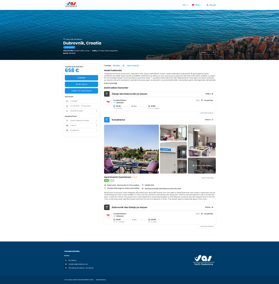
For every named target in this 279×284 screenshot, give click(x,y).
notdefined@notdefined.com (78, 264)
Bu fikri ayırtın (81, 84)
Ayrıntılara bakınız (207, 113)
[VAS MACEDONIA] (203, 260)
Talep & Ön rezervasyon (81, 91)
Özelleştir (81, 77)
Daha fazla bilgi (110, 83)
